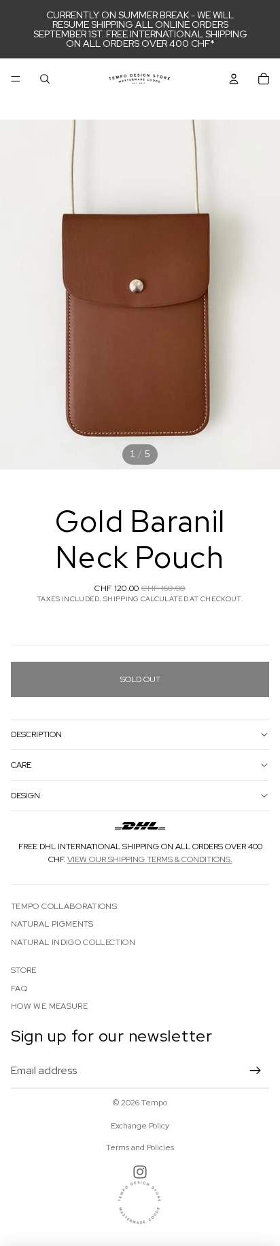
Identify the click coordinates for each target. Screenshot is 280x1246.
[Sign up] (255, 1070)
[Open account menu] (234, 79)
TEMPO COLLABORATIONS (64, 906)
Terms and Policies (140, 1147)
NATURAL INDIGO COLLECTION (73, 942)
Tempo (154, 1102)
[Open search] (45, 79)
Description (36, 734)
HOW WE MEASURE (49, 1006)
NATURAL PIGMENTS (52, 924)
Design (25, 795)
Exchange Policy (140, 1125)
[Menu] (15, 78)
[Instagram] (140, 1172)
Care (21, 765)
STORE (24, 970)
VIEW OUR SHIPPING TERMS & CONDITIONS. (149, 859)
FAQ (19, 988)
